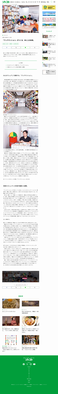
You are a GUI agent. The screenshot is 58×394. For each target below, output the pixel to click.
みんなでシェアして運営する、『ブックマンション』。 (18, 65)
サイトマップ (45, 384)
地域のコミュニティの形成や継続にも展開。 (16, 67)
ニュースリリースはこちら (19, 384)
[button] (6, 48)
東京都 (11, 43)
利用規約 (31, 384)
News (29, 382)
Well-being (43, 2)
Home (3, 4)
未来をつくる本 (5, 43)
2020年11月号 (16, 43)
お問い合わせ (13, 384)
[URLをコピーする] (34, 48)
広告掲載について (26, 384)
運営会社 (41, 384)
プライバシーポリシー (36, 384)
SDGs (48, 2)
